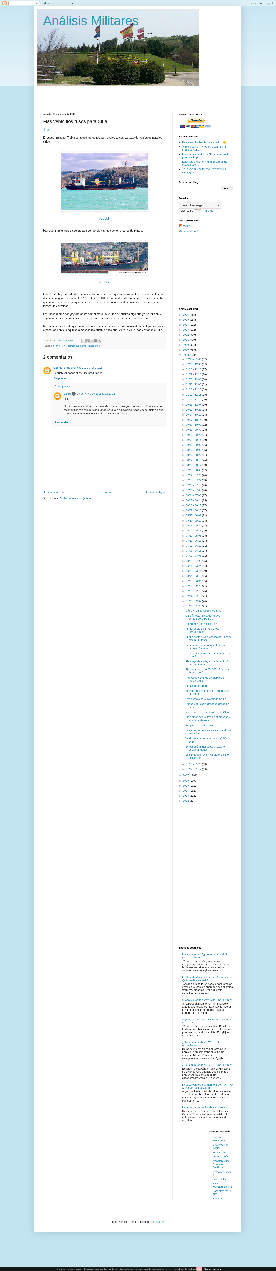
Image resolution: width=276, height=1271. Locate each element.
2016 (186, 780)
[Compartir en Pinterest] (100, 341)
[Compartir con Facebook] (96, 341)
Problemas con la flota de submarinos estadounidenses (207, 719)
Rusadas (218, 1198)
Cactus (57, 367)
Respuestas (64, 386)
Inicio (108, 492)
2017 (186, 775)
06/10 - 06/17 (194, 505)
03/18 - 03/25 (194, 565)
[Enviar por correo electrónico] (83, 341)
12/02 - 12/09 (194, 379)
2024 (186, 324)
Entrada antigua (155, 492)
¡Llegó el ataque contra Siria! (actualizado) (207, 1000)
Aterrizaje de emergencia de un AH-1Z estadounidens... (207, 663)
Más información (212, 1269)
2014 (186, 790)
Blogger (159, 1221)
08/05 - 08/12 (194, 465)
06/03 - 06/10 (194, 510)
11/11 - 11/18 (194, 394)
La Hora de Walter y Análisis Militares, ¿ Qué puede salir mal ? (205, 979)
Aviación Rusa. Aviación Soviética (221, 1164)
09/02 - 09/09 (194, 445)
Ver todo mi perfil (189, 231)
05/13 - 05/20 (194, 525)
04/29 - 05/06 (194, 535)
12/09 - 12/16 (194, 374)
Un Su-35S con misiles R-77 (202, 623)
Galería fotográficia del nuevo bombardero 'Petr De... (202, 617)
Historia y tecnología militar (223, 1185)
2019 (186, 349)
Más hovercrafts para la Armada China (207, 712)
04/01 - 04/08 (194, 555)
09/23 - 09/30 (194, 429)
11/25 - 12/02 (194, 384)
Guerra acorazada (219, 1139)
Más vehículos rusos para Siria (203, 610)
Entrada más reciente (56, 492)
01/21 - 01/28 (194, 606)
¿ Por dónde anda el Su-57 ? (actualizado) (207, 1065)
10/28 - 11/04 (194, 404)
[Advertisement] (147, 95)
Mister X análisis (222, 1156)
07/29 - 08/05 (194, 470)
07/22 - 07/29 (194, 475)
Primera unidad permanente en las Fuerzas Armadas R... (205, 647)
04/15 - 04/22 (194, 545)
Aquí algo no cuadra (197, 685)
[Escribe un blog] (87, 341)
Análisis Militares (91, 21)
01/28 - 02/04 (194, 601)
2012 (186, 800)
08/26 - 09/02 (194, 450)
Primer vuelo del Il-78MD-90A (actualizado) (202, 630)
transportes (94, 345)
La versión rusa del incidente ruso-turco (205, 1107)
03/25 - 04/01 (194, 560)
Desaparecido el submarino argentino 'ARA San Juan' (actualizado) (207, 1086)
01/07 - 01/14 (194, 769)
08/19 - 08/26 (194, 454)
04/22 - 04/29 (194, 540)
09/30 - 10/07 (194, 424)
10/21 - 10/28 (194, 409)
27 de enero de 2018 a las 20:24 (96, 393)
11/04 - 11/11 (194, 399)
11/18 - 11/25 (194, 389)
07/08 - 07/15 (194, 485)
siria (84, 345)
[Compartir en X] (91, 341)
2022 (186, 334)
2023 (186, 329)
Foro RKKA (219, 1179)
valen (67, 393)
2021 (186, 339)
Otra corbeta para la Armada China (205, 699)
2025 (186, 319)
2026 (186, 314)
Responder (60, 378)
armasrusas (219, 1152)
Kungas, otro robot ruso (199, 725)
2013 (186, 795)
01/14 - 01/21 (194, 764)
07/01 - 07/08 (194, 490)
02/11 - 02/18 (194, 591)
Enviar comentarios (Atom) (75, 498)
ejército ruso (74, 345)
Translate (207, 210)
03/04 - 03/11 (194, 576)
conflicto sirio (60, 345)
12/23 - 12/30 (194, 364)
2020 (186, 344)
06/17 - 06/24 (194, 500)
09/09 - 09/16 (194, 439)
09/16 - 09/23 (194, 434)
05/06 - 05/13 (194, 530)
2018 (186, 355)
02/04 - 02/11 (194, 596)
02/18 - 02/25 (194, 586)
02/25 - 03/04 (194, 581)
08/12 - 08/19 (194, 460)
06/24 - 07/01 (194, 495)
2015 (186, 785)
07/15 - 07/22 (194, 480)
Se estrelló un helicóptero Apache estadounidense (205, 748)
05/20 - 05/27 (194, 520)
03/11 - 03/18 (194, 570)
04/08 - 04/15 (194, 550)
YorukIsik (104, 218)
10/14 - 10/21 (194, 414)
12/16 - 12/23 (194, 369)
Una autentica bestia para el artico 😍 (204, 142)
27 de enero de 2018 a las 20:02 (83, 367)
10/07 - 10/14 (194, 419)
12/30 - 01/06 (194, 359)
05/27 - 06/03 (194, 515)
